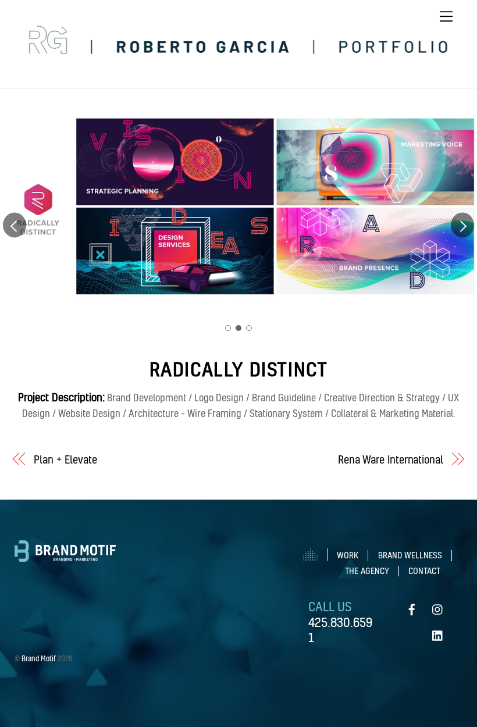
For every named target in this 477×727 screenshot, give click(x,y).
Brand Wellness (410, 555)
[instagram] (438, 605)
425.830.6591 (340, 629)
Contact (424, 571)
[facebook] (411, 605)
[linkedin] (438, 631)
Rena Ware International (390, 459)
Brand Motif (39, 658)
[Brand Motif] (65, 557)
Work (347, 555)
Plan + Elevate (65, 459)
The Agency (367, 571)
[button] (14, 224)
